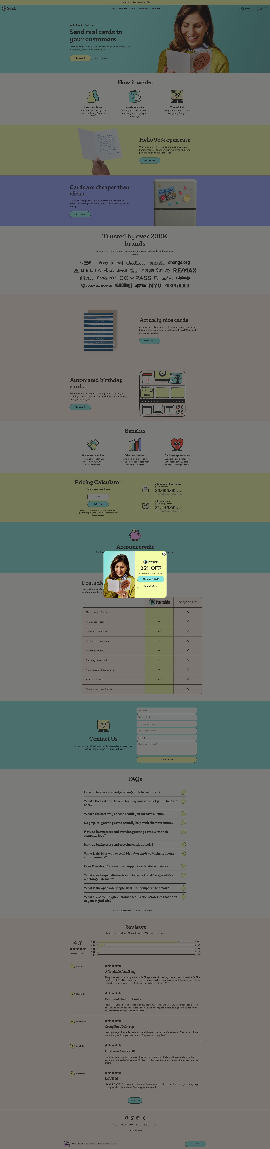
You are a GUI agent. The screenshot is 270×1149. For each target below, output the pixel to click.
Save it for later (151, 586)
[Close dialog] (164, 553)
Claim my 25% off (151, 579)
